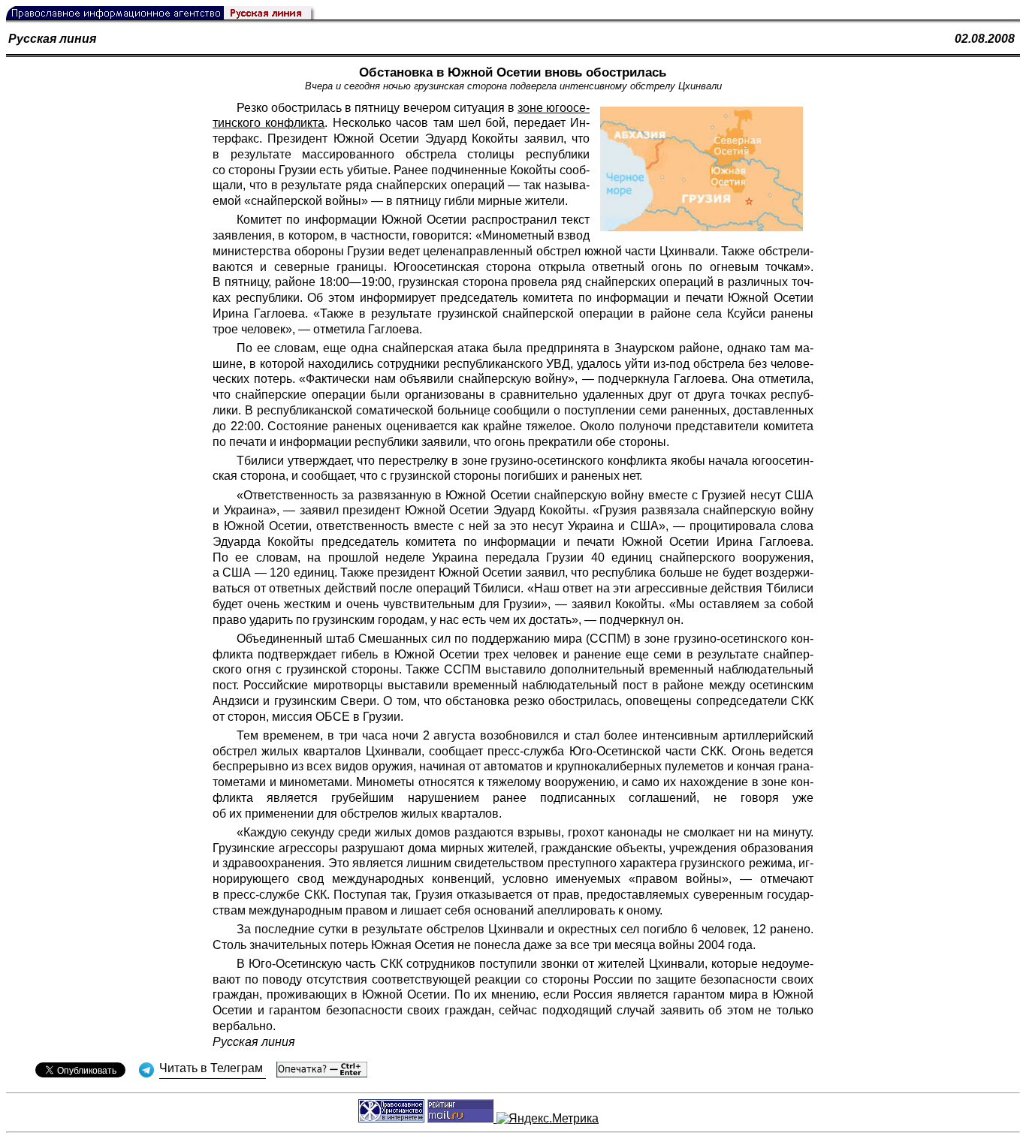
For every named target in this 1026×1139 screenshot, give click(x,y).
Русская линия (52, 38)
